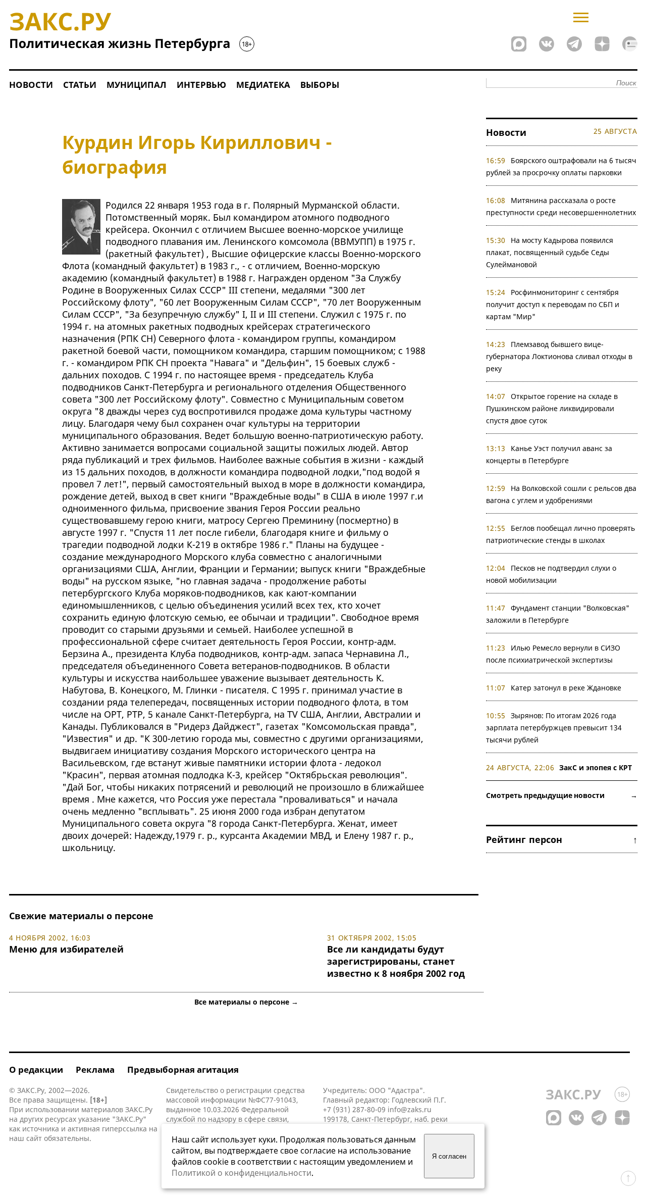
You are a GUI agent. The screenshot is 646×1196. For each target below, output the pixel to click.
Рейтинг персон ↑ (561, 839)
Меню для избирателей (66, 949)
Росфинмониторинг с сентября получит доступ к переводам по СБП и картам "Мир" (552, 304)
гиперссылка (124, 1128)
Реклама (95, 1069)
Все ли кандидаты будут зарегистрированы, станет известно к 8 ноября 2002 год (396, 961)
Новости (31, 84)
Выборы (319, 84)
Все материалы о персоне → (246, 1002)
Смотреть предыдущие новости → (561, 795)
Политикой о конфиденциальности (241, 1172)
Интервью (201, 84)
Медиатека (263, 84)
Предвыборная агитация (183, 1069)
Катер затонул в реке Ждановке (566, 687)
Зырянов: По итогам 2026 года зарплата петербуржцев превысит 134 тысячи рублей (554, 727)
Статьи (79, 84)
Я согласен (449, 1156)
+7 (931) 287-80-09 (354, 1109)
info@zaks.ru (410, 1109)
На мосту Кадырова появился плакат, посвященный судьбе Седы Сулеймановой (550, 252)
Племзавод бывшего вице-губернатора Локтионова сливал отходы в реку (559, 356)
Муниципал (136, 84)
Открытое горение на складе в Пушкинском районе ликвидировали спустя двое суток (552, 408)
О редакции (36, 1069)
